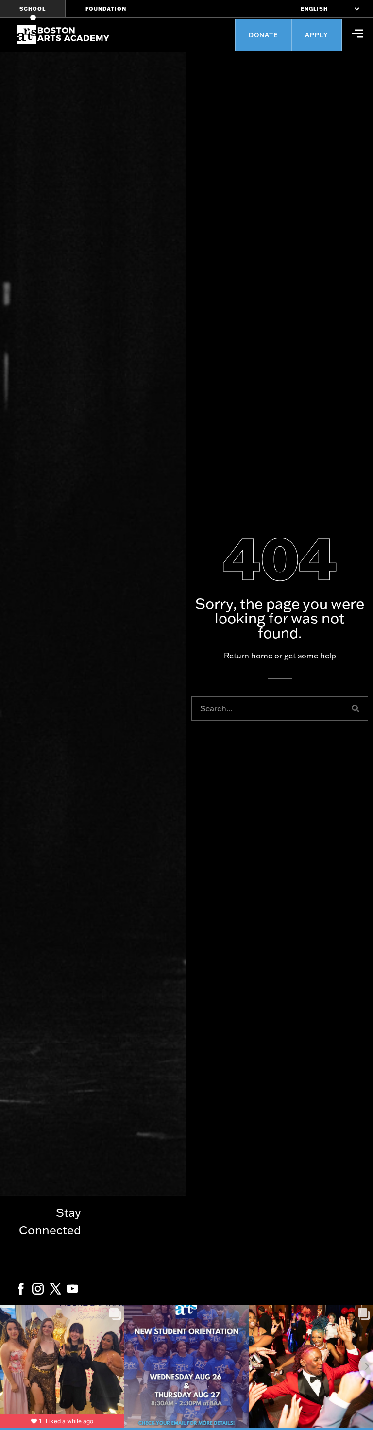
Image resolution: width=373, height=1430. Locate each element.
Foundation (105, 8)
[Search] (355, 708)
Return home (248, 655)
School (32, 8)
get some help (310, 655)
